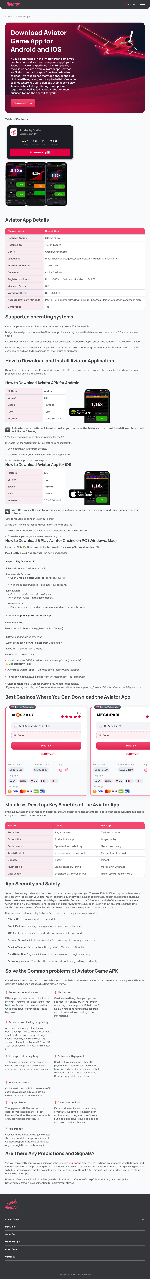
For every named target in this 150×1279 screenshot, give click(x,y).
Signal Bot (10, 1234)
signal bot (72, 1163)
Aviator (8, 16)
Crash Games (12, 1249)
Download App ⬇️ (40, 152)
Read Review (46, 754)
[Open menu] (142, 4)
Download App (12, 1241)
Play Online (11, 1226)
